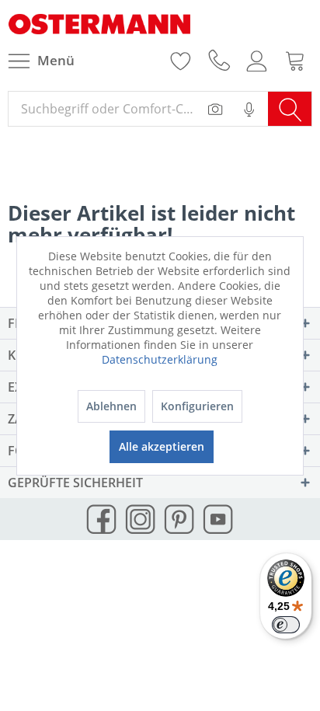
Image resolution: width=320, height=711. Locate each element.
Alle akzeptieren (161, 446)
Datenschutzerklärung (159, 359)
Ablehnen (111, 406)
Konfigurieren (197, 406)
